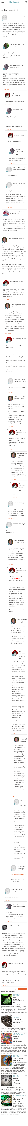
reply (3, 39)
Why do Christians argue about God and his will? (17, 1082)
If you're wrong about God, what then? (18, 1099)
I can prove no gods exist (18, 1059)
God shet (13, 93)
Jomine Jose (13, 65)
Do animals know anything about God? (18, 1020)
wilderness (11, 238)
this (15, 46)
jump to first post (13, 989)
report (6, 39)
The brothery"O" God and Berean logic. (18, 1000)
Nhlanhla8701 (12, 16)
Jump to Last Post (9, 13)
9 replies (15, 796)
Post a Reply (22, 989)
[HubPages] (14, 2)
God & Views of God (18, 1095)
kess (11, 44)
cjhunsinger (13, 211)
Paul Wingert (12, 925)
